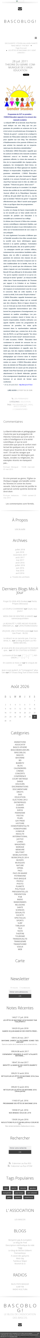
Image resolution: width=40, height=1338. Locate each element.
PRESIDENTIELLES (20, 891)
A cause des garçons (20, 1255)
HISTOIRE (20, 823)
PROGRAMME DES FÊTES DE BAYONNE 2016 (20, 1103)
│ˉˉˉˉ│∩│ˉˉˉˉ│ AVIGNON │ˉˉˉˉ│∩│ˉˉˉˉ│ (24, 656)
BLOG (20, 765)
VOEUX (20, 946)
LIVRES (20, 841)
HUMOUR (20, 831)
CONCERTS (20, 773)
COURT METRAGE (20, 778)
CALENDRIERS (20, 768)
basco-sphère (20, 406)
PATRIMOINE (20, 875)
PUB (20, 897)
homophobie (7, 1193)
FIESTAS (20, 815)
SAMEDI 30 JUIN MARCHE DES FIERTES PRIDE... (20, 1031)
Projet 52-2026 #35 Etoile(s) (15, 601)
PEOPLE (20, 881)
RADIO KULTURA (20, 1289)
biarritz (14, 1188)
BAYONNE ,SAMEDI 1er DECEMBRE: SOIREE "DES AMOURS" (20, 1041)
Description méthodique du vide (20, 1245)
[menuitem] (21, 44)
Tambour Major (20, 1261)
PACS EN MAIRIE (20, 873)
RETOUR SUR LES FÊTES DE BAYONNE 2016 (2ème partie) (20, 1090)
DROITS (20, 792)
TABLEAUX (20, 925)
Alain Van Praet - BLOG (25, 632)
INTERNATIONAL (20, 836)
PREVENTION (20, 894)
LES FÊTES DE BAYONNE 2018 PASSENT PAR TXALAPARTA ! (20, 1021)
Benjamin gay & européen (20, 1240)
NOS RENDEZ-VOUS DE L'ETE (20, 1113)
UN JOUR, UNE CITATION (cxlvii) (16, 631)
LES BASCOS (20, 1219)
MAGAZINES (20, 844)
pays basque (19, 1193)
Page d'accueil (21, 48)
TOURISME (20, 936)
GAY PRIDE (20, 820)
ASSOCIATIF (20, 744)
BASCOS (20, 755)
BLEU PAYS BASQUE (20, 1284)
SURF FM (20, 1286)
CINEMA (20, 771)
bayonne (18, 1197)
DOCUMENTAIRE (20, 789)
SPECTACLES (20, 918)
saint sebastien (32, 1193)
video (6, 1188)
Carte (20, 960)
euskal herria (29, 1197)
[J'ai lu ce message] (38, 1333)
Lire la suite (20, 529)
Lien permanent (20, 398)
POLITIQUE (20, 889)
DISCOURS (20, 784)
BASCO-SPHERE (20, 747)
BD (20, 760)
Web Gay (20, 1258)
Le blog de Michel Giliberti (20, 1250)
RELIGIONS (20, 904)
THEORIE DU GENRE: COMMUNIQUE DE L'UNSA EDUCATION (20, 67)
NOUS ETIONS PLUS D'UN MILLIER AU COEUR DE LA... (20, 1123)
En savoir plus (13, 1336)
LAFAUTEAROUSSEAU (28, 625)
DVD (20, 794)
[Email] (20, 9)
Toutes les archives (21, 577)
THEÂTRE (20, 933)
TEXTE (20, 931)
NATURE (20, 865)
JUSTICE (20, 839)
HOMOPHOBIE (20, 828)
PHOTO (20, 883)
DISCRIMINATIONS (20, 786)
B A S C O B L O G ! (20, 21)
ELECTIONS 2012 (20, 799)
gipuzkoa (33, 1188)
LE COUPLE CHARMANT (13, 608)
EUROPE (20, 805)
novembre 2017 (20, 555)
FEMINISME (20, 812)
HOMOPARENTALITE (20, 826)
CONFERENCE (20, 776)
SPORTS (20, 920)
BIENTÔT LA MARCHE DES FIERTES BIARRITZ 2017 (20, 1066)
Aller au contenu (8, 4)
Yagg (20, 1248)
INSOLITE (20, 834)
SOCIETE (20, 915)
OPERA (20, 868)
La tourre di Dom (10, 655)
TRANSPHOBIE (20, 944)
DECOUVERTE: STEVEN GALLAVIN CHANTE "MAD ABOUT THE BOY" (21, 44)
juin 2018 (20, 552)
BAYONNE (20, 757)
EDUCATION (26, 402)
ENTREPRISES (20, 802)
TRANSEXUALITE (20, 938)
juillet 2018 (20, 549)
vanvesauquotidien (20, 618)
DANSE (20, 781)
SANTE (20, 907)
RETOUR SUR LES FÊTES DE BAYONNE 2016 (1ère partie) (20, 1077)
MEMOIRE (20, 849)
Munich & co (20, 1263)
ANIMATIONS (20, 742)
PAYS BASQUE (20, 878)
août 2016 (20, 562)
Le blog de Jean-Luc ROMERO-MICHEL (25, 641)
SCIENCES (20, 910)
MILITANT (20, 852)
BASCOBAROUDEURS (20, 750)
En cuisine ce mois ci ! (12, 662)
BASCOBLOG (20, 752)
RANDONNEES (20, 902)
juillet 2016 (20, 565)
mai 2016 (20, 570)
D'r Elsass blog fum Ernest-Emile (23, 672)
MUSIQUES (20, 862)
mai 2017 (20, 560)
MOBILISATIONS (20, 855)
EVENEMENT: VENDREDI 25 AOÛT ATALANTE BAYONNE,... (20, 1055)
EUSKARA (20, 807)
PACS (20, 870)
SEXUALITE (20, 912)
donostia (23, 1188)
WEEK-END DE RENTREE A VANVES (18, 616)
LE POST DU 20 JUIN (24, 390)
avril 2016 (20, 573)
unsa (30, 404)
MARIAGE (20, 847)
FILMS (20, 818)
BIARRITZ (20, 763)
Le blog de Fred (20, 1242)
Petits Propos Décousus (24, 602)
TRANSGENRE (20, 941)
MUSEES (20, 860)
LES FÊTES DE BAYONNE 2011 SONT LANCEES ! (22, 51)
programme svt (20, 404)
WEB (20, 949)
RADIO (20, 899)
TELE (20, 928)
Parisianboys (20, 1253)
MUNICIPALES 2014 (20, 857)
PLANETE (20, 886)
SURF (20, 923)
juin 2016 (20, 568)
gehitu (9, 1197)
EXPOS (20, 810)
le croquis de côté (27, 663)
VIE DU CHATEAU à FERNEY (24, 650)
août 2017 (20, 557)
